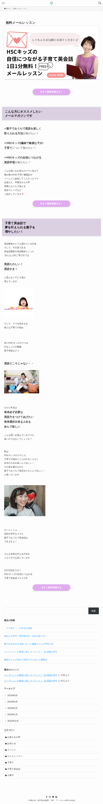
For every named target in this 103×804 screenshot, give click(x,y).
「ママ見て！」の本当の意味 (18, 628)
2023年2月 (12, 708)
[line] (53, 797)
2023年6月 (12, 695)
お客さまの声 (13, 737)
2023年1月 (12, 714)
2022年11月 (13, 721)
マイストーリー (14, 756)
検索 (93, 611)
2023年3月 (12, 702)
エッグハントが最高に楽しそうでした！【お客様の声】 (31, 652)
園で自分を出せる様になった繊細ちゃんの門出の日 (29, 644)
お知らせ (11, 743)
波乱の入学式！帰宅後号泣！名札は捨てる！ (25, 636)
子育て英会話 (13, 769)
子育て (10, 762)
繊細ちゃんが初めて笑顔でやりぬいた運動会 (25, 659)
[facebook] (46, 797)
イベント (11, 750)
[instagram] (50, 797)
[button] (100, 3)
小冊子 (10, 775)
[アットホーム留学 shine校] (51, 3)
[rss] (56, 797)
